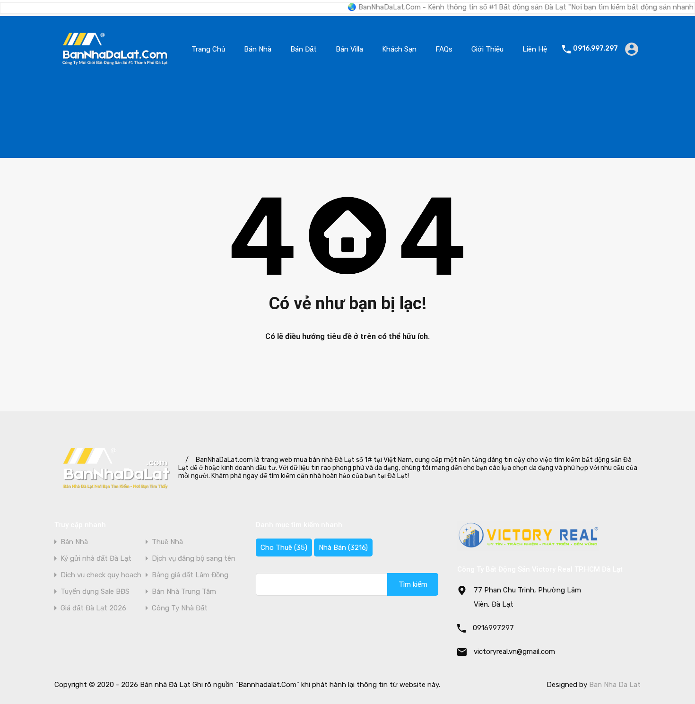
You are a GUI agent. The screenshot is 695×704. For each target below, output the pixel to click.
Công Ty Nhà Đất (180, 608)
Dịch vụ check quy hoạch (101, 575)
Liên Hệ (534, 49)
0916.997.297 (595, 48)
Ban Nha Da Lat (615, 684)
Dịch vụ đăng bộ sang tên (193, 558)
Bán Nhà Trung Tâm (184, 591)
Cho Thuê (284, 547)
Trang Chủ (208, 49)
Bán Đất (303, 49)
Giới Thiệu (487, 49)
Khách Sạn (399, 49)
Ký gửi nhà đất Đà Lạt (96, 558)
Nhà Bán (343, 547)
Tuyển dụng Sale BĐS (95, 591)
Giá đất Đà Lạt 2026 (93, 608)
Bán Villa (349, 49)
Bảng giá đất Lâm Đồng (190, 575)
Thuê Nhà (167, 542)
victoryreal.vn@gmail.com (514, 651)
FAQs (443, 49)
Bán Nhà (257, 49)
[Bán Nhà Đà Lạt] (115, 68)
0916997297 (493, 628)
